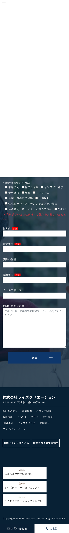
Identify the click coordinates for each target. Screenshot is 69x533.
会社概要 (48, 417)
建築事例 (27, 411)
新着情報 (8, 417)
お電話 (53, 528)
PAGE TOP (4, 516)
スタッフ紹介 (43, 411)
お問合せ (45, 423)
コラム (35, 417)
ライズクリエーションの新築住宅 (23, 501)
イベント (22, 417)
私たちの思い (10, 411)
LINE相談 (8, 423)
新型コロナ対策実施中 (46, 443)
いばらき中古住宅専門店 (18, 474)
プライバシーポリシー (15, 429)
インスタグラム (27, 423)
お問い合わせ (18, 528)
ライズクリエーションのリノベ (22, 487)
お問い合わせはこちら (16, 443)
